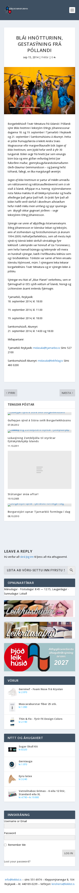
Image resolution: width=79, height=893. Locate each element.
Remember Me (17, 844)
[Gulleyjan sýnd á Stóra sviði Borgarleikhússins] (39, 413)
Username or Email (15, 821)
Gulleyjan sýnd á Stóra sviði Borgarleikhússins (39, 420)
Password (10, 833)
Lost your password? (17, 861)
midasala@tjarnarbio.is (46, 348)
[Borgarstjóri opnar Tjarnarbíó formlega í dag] (39, 505)
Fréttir (45, 57)
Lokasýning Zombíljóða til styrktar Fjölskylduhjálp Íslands (32, 439)
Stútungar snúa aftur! (23, 494)
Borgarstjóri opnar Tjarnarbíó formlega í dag (39, 511)
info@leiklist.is (13, 879)
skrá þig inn (27, 556)
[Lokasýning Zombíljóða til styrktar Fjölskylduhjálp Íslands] (39, 431)
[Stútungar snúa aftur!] (39, 470)
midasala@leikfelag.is (50, 360)
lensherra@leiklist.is (63, 884)
